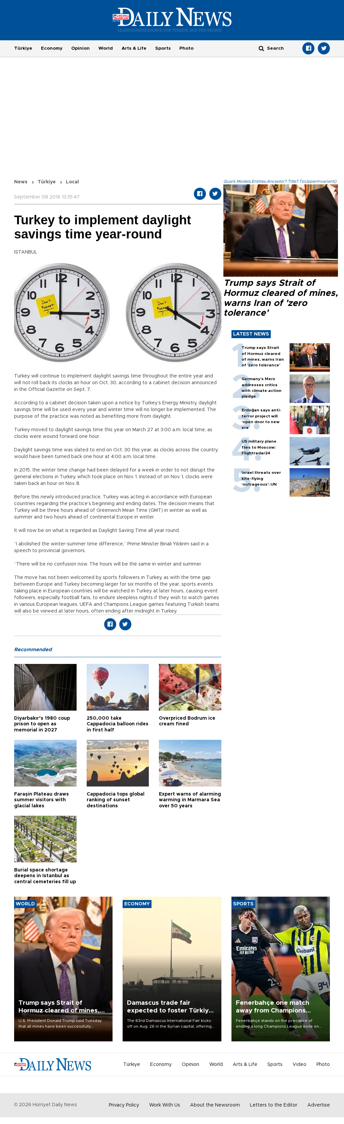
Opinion (80, 48)
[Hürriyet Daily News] (172, 19)
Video (299, 1064)
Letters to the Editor (273, 1105)
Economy (51, 48)
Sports (163, 48)
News (21, 182)
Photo (186, 48)
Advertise (318, 1105)
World (105, 48)
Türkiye (23, 48)
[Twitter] (324, 48)
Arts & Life (134, 48)
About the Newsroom (215, 1105)
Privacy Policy (124, 1105)
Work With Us (164, 1105)
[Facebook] (308, 48)
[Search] (261, 48)
